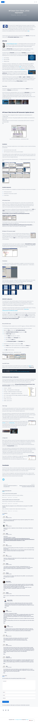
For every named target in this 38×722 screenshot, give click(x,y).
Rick (6, 516)
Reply (4, 522)
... (23, 495)
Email (4, 695)
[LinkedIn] (3, 710)
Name (4, 692)
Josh (6, 544)
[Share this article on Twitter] (3, 479)
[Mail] (8, 710)
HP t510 (3, 422)
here (20, 66)
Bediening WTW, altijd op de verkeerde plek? (11, 499)
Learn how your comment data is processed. (22, 705)
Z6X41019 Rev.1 (12, 422)
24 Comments (16, 503)
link (28, 30)
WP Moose (27, 719)
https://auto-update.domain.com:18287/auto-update (19, 371)
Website (4, 698)
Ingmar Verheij (5, 497)
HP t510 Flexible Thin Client (12, 43)
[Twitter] (6, 710)
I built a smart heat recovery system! (9, 493)
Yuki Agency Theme (18, 719)
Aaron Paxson (8, 581)
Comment (4, 681)
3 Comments (15, 497)
